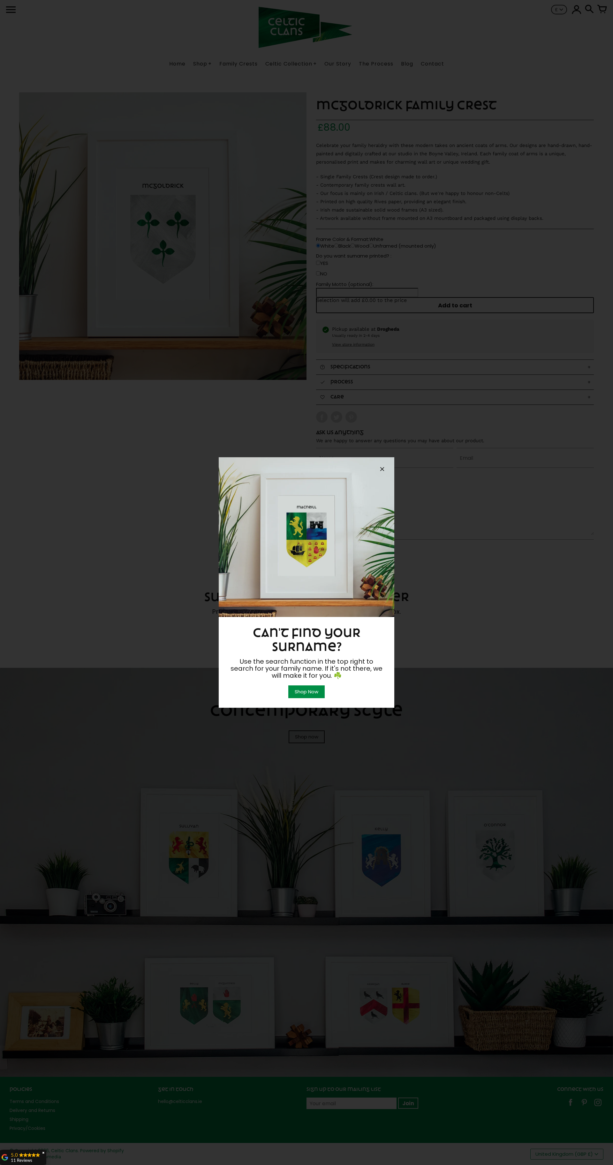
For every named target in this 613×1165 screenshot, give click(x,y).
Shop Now (306, 691)
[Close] (382, 470)
